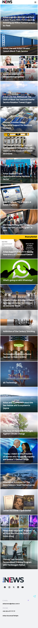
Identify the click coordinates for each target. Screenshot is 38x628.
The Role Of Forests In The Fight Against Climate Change (18, 432)
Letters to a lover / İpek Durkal (17, 510)
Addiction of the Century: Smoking (19, 331)
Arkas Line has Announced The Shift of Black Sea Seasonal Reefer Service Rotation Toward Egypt (19, 99)
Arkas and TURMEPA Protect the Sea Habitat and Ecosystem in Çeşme (18, 405)
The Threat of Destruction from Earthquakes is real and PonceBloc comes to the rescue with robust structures (19, 150)
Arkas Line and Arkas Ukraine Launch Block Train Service (16, 50)
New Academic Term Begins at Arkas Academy (17, 203)
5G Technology (10, 382)
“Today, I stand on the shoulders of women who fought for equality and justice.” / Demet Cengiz (19, 456)
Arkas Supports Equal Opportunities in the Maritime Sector (16, 176)
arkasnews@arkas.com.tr (11, 603)
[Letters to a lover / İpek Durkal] (19, 502)
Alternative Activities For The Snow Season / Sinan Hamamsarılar (19, 484)
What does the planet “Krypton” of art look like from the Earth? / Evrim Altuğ (19, 533)
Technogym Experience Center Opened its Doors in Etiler (17, 355)
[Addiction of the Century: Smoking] (19, 323)
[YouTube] (22, 587)
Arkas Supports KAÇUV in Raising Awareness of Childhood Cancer (18, 253)
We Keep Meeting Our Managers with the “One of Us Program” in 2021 (17, 227)
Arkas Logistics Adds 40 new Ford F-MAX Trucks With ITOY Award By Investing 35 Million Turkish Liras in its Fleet (19, 21)
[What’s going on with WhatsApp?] (19, 271)
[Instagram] (9, 587)
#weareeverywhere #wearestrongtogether (13, 75)
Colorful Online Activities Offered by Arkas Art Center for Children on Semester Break (18, 303)
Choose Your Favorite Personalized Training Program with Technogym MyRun (17, 562)
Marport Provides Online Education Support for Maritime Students (17, 125)
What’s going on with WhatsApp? (18, 280)
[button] (35, 2)
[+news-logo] (7, 2)
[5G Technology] (19, 374)
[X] (13, 587)
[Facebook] (5, 587)
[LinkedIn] (18, 587)
